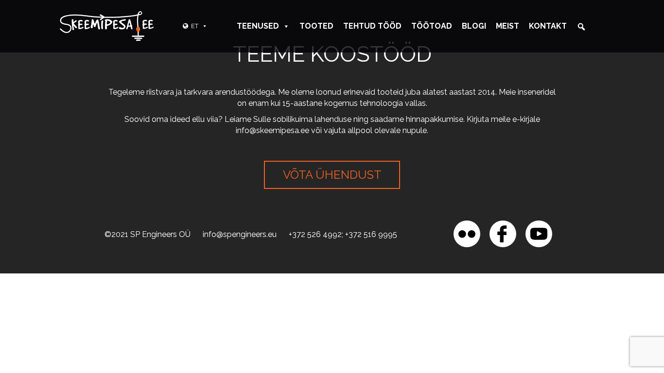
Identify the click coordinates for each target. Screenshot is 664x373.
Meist (507, 26)
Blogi (474, 26)
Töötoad (431, 26)
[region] (126, 303)
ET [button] (194, 26)
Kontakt (548, 26)
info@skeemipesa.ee (272, 130)
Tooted (316, 26)
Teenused (258, 26)
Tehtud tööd (372, 26)
